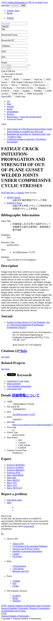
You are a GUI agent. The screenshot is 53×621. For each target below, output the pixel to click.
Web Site (10, 192)
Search (5, 26)
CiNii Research (19, 566)
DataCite (38, 79)
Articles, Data (13, 10)
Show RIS (11, 477)
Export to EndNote (15, 467)
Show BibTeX (13, 480)
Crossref (26, 79)
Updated (16, 581)
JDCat (14, 85)
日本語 (10, 18)
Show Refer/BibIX (15, 475)
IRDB (16, 79)
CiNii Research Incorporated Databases (30, 546)
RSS (14, 583)
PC (2, 534)
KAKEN (16, 596)
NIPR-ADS (17, 93)
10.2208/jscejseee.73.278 (23, 414)
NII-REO (16, 601)
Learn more (29, 526)
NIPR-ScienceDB (35, 93)
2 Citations (19, 192)
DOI (3, 57)
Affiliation (5, 46)
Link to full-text (8, 71)
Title (3, 29)
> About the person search (29, 117)
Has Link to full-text (13, 74)
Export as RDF (13, 472)
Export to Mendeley (16, 470)
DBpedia (41, 88)
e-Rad (16, 91)
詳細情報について (26, 395)
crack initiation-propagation (19, 386)
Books (10, 13)
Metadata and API (20, 571)
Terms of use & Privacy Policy (26, 549)
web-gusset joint (14, 389)
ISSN (3, 51)
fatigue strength (13, 383)
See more (5, 357)
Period (4, 62)
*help (23, 351)
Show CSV (12, 485)
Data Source (6, 76)
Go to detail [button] (37, 2)
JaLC (7, 79)
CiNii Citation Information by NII (16, 2)
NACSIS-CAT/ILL (25, 88)
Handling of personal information (27, 551)
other (9, 502)
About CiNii (18, 543)
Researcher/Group (9, 35)
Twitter (15, 586)
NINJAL (25, 85)
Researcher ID (7, 40)
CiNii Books (18, 568)
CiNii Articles (39, 85)
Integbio (26, 91)
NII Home (17, 556)
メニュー (15, 5)
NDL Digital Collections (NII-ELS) (27, 82)
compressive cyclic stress (18, 381)
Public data (20, 96)
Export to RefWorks (16, 465)
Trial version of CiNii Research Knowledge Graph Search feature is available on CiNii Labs (29, 130)
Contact (15, 554)
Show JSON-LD (14, 488)
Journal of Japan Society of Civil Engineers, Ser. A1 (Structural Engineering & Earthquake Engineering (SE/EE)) (28, 325)
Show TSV (12, 483)
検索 (23, 5)
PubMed (37, 91)
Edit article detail (14, 500)
